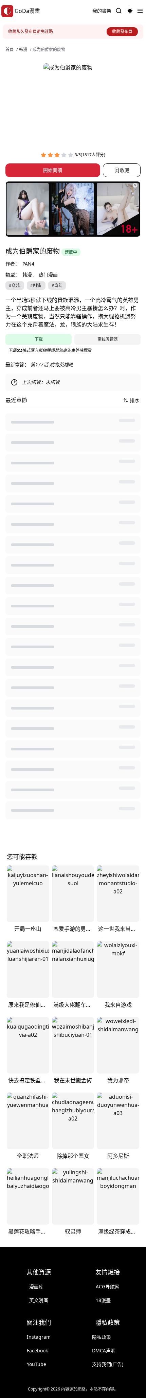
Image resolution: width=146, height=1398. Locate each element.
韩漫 (23, 49)
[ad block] (73, 209)
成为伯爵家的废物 (49, 49)
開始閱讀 (52, 170)
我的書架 (101, 10)
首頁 (9, 49)
